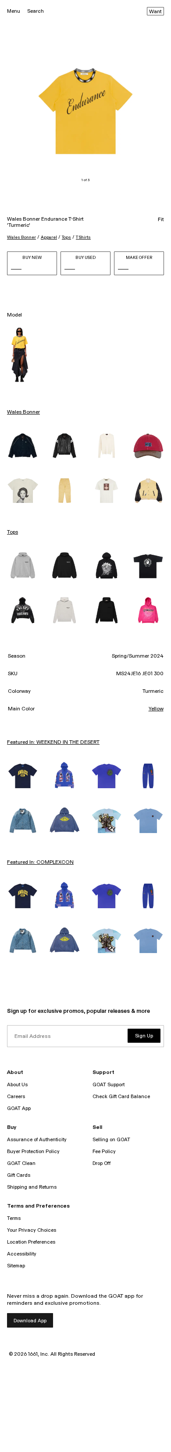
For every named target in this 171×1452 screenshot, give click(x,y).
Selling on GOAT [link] (111, 1139)
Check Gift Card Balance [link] (121, 1096)
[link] (23, 445)
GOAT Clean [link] (21, 1163)
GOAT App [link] (19, 1108)
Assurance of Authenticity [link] (37, 1139)
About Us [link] (17, 1084)
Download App (30, 1320)
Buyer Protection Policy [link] (33, 1151)
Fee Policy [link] (104, 1151)
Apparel (49, 237)
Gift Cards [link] (18, 1175)
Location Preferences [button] (31, 1242)
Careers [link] (16, 1096)
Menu (13, 11)
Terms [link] (14, 1218)
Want (155, 12)
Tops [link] (12, 532)
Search (35, 11)
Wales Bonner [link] (23, 412)
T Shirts (83, 237)
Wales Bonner (21, 237)
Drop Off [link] (101, 1163)
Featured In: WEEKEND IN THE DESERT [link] (53, 742)
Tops (66, 237)
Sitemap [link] (16, 1265)
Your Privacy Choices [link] (31, 1230)
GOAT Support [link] (109, 1084)
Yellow (156, 709)
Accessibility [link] (21, 1254)
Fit (161, 219)
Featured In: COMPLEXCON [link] (40, 862)
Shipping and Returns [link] (32, 1187)
